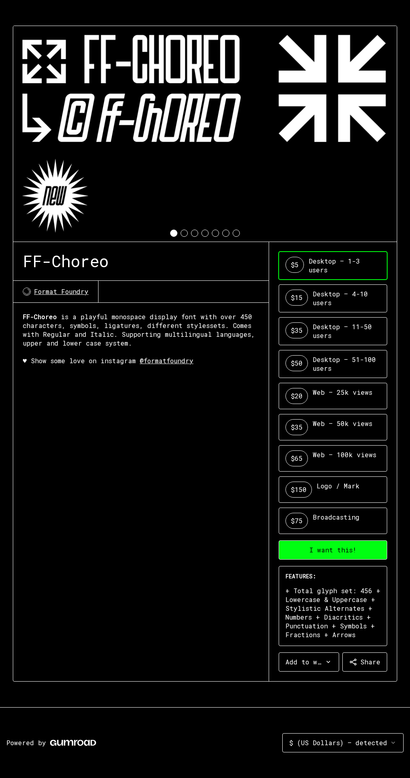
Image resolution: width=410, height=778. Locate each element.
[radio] (333, 266)
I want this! (333, 550)
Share (370, 662)
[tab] (173, 233)
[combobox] (309, 662)
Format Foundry (61, 291)
